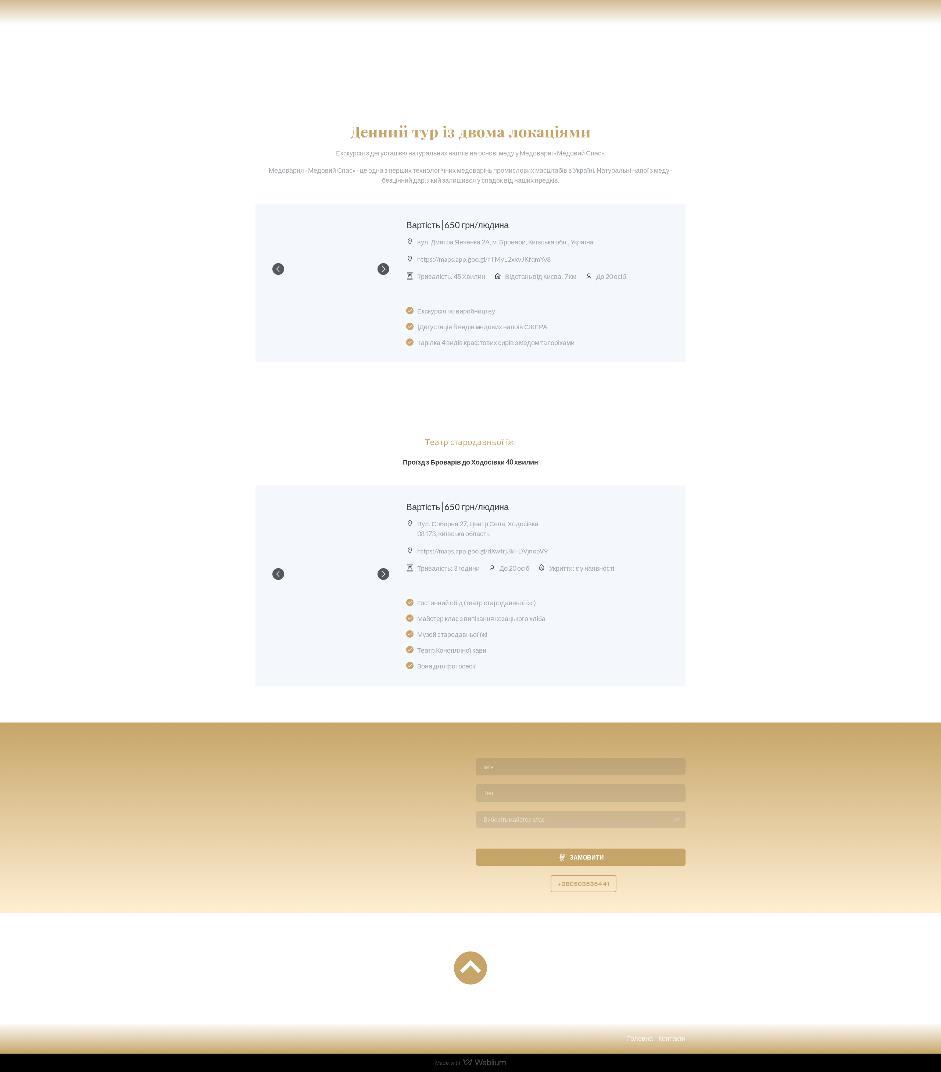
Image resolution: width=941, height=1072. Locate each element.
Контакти (672, 1038)
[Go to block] (470, 968)
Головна (640, 1038)
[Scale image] (330, 269)
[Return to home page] (281, 55)
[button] (583, 883)
